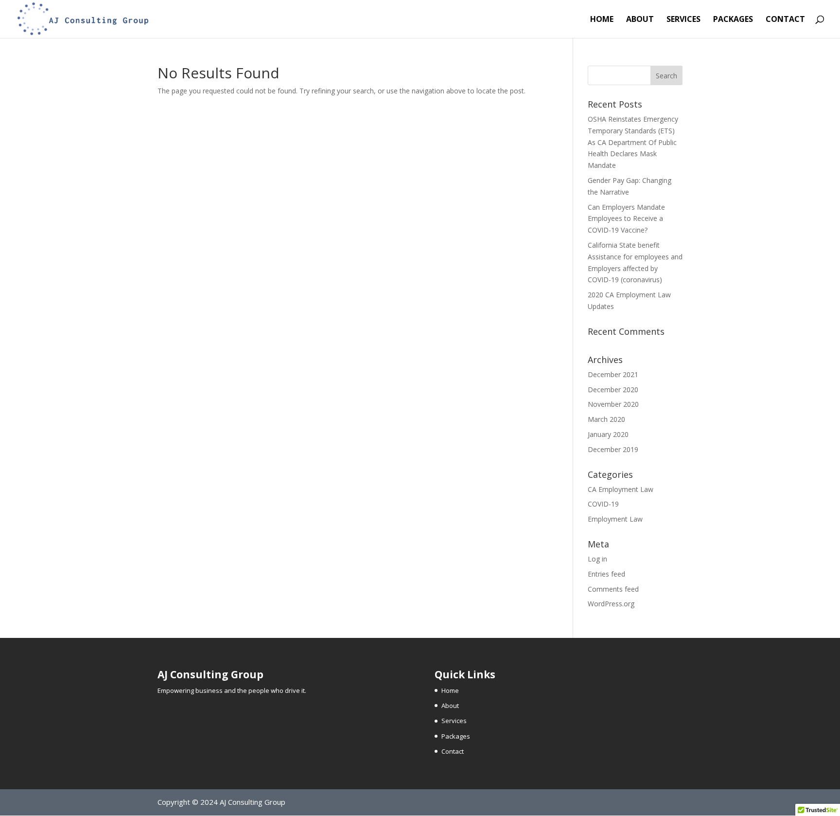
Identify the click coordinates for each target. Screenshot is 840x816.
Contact (785, 20)
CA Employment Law (620, 489)
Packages (733, 20)
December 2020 (613, 389)
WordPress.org (611, 603)
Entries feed (606, 574)
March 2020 (606, 419)
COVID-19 (603, 503)
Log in (597, 558)
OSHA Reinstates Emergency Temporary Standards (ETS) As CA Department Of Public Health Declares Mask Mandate (633, 142)
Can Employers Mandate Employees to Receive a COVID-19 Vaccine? (626, 218)
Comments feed (613, 589)
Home (601, 20)
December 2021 (613, 374)
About (640, 20)
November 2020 (613, 404)
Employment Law (615, 519)
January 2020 (608, 434)
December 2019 (613, 449)
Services (683, 20)
